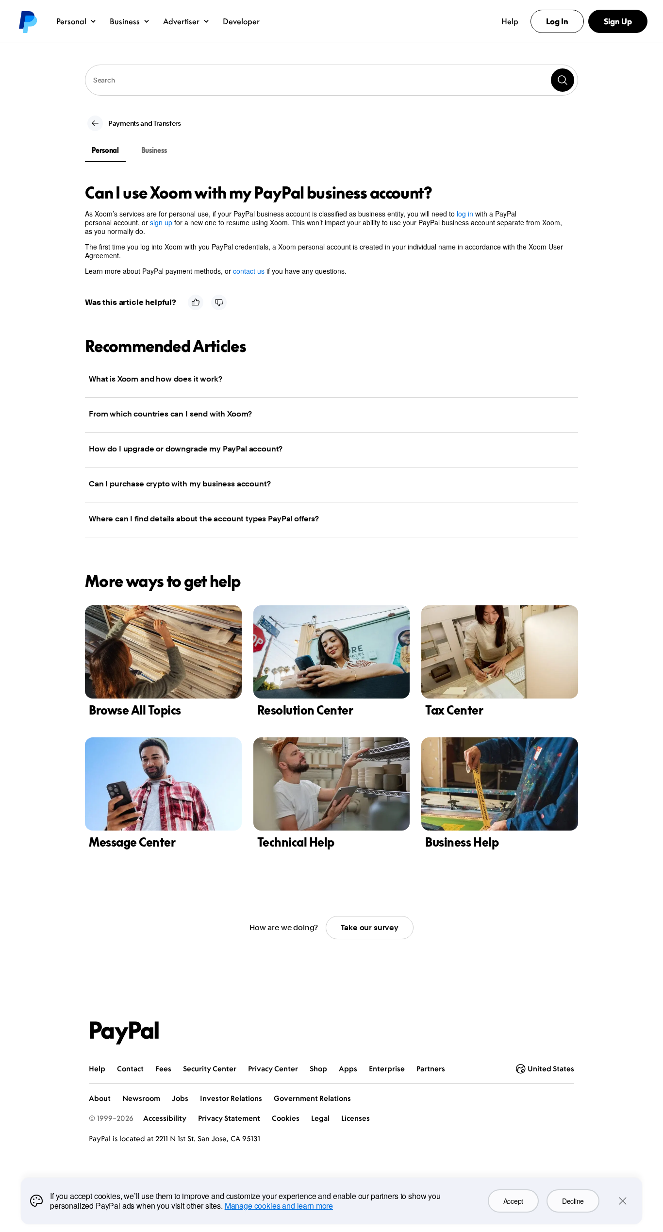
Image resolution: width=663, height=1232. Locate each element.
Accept (513, 1201)
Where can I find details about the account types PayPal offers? (204, 518)
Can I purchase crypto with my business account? (179, 483)
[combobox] (331, 80)
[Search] (562, 80)
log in (465, 213)
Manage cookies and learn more (279, 1205)
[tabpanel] (325, 229)
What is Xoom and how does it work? (155, 378)
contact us (249, 271)
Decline (573, 1201)
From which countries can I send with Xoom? (170, 413)
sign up (161, 222)
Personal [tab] (105, 150)
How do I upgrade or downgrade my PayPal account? (185, 448)
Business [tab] (154, 150)
